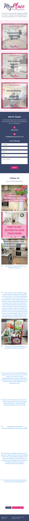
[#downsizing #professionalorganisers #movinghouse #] (14, 358)
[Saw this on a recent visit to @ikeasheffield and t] (14, 385)
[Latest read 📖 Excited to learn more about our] (14, 412)
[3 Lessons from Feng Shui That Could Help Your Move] (14, 198)
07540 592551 (14, 130)
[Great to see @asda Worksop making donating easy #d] (14, 332)
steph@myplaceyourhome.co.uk (14, 136)
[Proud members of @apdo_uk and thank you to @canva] (14, 465)
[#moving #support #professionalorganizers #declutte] (14, 492)
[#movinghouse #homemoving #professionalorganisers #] (14, 439)
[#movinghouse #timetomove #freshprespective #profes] (14, 225)
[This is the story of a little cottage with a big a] (14, 305)
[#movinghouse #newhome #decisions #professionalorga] (14, 278)
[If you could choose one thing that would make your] (14, 251)
